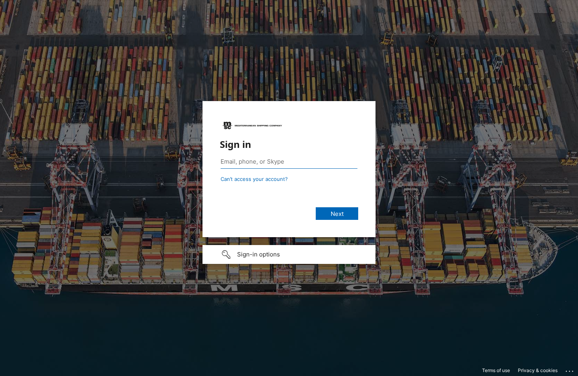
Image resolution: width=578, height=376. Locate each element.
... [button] (570, 369)
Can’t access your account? (254, 179)
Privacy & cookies (538, 370)
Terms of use (496, 370)
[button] (289, 254)
